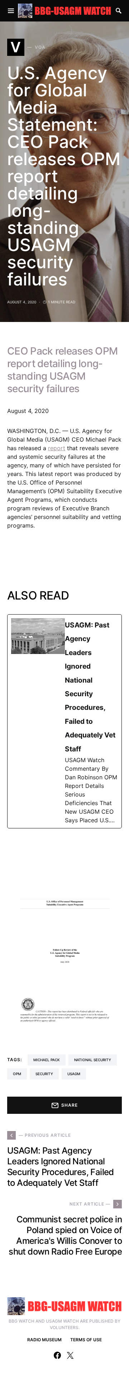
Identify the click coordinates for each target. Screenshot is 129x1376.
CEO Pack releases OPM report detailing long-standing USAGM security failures (62, 370)
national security (92, 1060)
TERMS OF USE (86, 1339)
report (56, 448)
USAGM (73, 1074)
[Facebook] (57, 1355)
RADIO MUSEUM (44, 1339)
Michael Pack (46, 1060)
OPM (17, 1074)
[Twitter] (70, 1355)
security (44, 1074)
